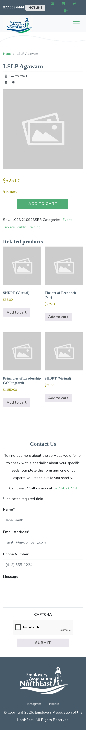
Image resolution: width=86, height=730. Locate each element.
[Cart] (63, 3)
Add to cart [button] (17, 312)
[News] (52, 3)
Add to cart (42, 203)
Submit (43, 642)
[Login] (73, 3)
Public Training (29, 227)
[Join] (65, 11)
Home (7, 54)
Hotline (35, 7)
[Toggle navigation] (76, 23)
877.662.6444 (13, 7)
